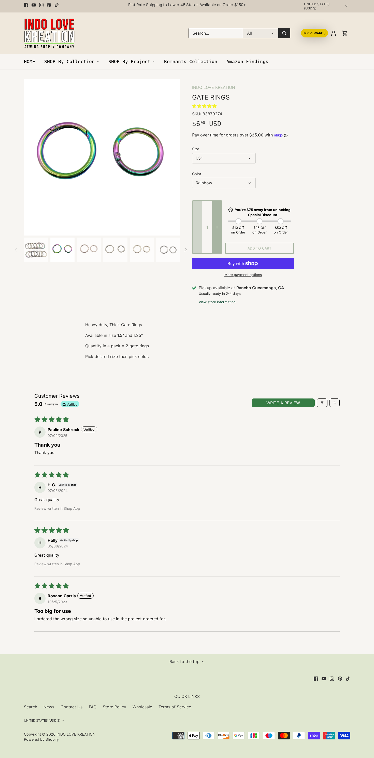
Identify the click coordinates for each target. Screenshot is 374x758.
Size (195, 149)
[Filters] (322, 402)
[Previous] (31, 157)
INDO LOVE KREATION (213, 87)
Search (30, 706)
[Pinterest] (49, 5)
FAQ (92, 706)
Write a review (283, 402)
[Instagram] (41, 5)
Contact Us (71, 706)
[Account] (333, 33)
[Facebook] (26, 5)
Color (196, 174)
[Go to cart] (345, 33)
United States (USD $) (317, 6)
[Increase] (217, 227)
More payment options (243, 275)
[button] (204, 105)
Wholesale (142, 706)
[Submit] (284, 33)
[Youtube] (34, 5)
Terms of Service (175, 706)
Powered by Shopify (41, 739)
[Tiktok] (56, 5)
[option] (102, 157)
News (49, 706)
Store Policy (114, 706)
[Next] (172, 157)
